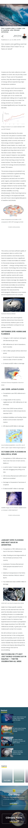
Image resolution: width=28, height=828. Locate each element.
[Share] (2, 36)
